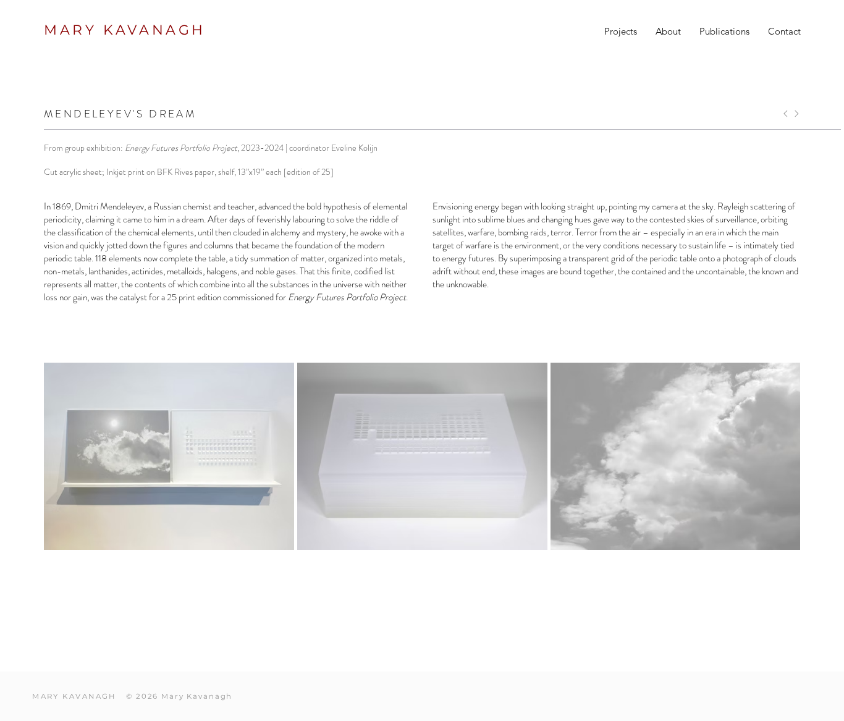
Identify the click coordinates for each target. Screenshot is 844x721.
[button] (620, 31)
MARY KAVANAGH (125, 30)
